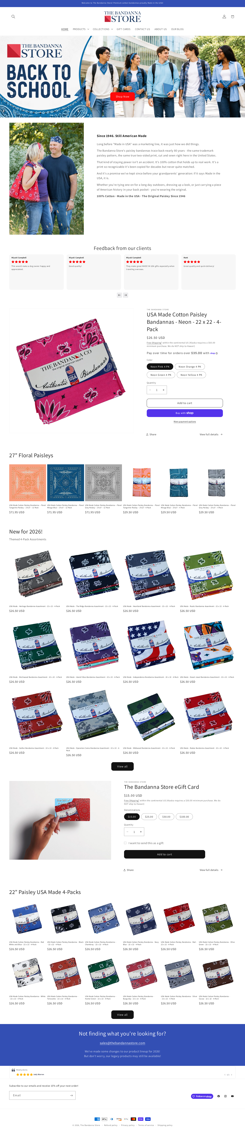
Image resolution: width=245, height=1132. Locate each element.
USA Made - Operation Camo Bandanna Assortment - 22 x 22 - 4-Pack (93, 749)
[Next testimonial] (125, 295)
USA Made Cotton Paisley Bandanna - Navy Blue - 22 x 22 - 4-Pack (141, 943)
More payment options (185, 421)
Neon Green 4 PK (161, 374)
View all (122, 766)
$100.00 (184, 816)
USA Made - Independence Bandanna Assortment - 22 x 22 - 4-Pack (150, 677)
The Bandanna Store (90, 1125)
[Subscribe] (71, 1095)
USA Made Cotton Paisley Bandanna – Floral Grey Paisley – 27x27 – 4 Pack (217, 506)
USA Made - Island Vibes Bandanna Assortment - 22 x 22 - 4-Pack (93, 677)
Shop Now (122, 96)
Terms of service (146, 1125)
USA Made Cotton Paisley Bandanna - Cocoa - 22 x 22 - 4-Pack (214, 997)
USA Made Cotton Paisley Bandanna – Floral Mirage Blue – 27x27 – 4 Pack (179, 506)
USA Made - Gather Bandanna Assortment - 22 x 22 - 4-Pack (34, 748)
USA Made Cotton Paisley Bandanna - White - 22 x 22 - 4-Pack (27, 997)
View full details (209, 434)
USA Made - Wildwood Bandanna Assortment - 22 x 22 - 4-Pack (149, 748)
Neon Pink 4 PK (160, 366)
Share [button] (153, 434)
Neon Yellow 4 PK (191, 374)
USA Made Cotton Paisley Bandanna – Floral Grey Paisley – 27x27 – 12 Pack (103, 506)
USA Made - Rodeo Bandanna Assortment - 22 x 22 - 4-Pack (204, 748)
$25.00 (149, 816)
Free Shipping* (154, 342)
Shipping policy (165, 1125)
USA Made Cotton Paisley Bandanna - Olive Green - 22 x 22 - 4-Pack (217, 943)
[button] (13, 17)
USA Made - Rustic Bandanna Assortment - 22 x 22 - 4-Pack (204, 606)
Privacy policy (128, 1125)
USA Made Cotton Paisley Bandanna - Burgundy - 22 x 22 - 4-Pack (138, 997)
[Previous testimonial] (119, 295)
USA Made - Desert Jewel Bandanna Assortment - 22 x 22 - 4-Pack (207, 677)
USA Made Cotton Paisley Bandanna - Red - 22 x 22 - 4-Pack (179, 943)
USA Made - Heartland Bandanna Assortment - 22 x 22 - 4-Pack (149, 606)
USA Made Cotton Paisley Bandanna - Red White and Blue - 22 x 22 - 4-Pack (26, 943)
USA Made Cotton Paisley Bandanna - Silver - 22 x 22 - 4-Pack (179, 997)
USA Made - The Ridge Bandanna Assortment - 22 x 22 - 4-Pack (92, 606)
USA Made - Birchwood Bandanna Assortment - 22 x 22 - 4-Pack (35, 677)
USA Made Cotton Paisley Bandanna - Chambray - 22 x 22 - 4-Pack (100, 943)
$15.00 (132, 816)
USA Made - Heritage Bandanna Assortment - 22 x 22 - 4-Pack (34, 606)
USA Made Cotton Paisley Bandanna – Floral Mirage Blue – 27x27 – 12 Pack (65, 506)
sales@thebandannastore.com (122, 1043)
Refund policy (111, 1125)
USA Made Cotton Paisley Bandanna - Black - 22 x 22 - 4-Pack (65, 943)
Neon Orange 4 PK (190, 366)
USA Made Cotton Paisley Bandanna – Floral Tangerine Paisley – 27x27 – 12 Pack (27, 506)
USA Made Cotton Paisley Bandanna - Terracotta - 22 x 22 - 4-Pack (62, 997)
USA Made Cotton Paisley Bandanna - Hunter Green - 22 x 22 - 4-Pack (100, 997)
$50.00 (166, 816)
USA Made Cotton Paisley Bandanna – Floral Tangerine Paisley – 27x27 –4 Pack (141, 506)
